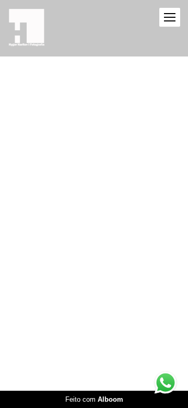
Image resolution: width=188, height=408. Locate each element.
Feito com (94, 399)
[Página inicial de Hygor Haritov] (26, 28)
